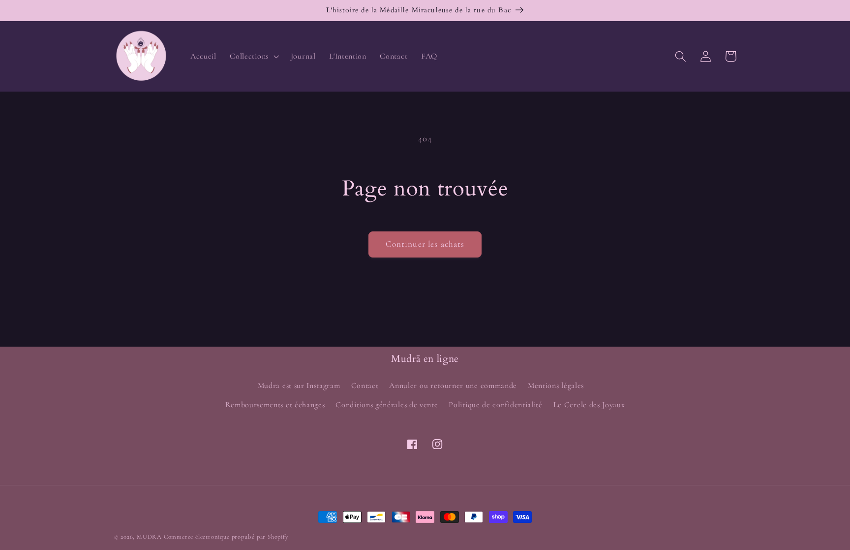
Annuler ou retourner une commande (453, 385)
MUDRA (149, 537)
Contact (365, 385)
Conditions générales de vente (386, 405)
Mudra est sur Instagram (299, 385)
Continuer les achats (425, 244)
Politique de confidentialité (495, 405)
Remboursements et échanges (275, 405)
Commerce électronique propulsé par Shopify (226, 537)
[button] (253, 56)
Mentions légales (556, 385)
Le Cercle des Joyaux (589, 405)
